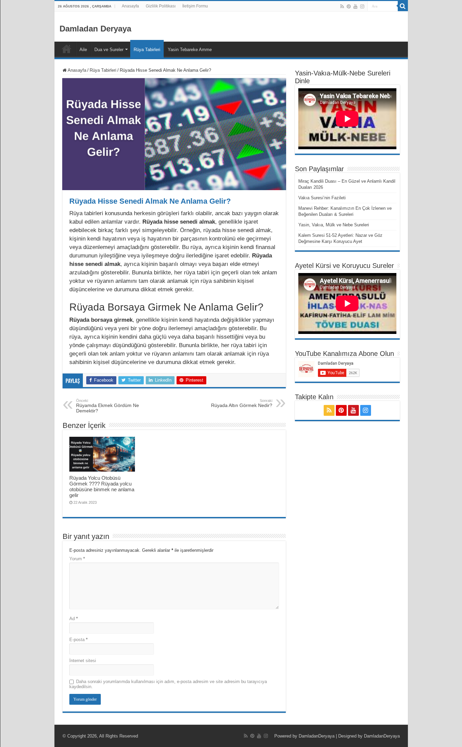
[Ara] (403, 6)
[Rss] (342, 6)
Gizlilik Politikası (161, 6)
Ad (73, 618)
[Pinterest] (348, 6)
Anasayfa (130, 6)
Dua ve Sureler (108, 49)
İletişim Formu (195, 6)
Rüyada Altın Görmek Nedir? (241, 403)
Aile (83, 49)
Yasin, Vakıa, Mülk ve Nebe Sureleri (333, 224)
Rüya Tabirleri (147, 49)
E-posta (78, 639)
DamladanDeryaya (316, 736)
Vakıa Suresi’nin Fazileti (322, 197)
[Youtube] (355, 6)
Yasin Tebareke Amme (190, 49)
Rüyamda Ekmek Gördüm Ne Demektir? (107, 406)
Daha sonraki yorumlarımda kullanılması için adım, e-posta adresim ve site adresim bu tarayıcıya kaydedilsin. (168, 684)
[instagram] (362, 6)
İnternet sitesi (82, 660)
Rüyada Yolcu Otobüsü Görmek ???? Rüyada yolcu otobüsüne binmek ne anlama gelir (101, 486)
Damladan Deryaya (95, 28)
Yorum (77, 558)
